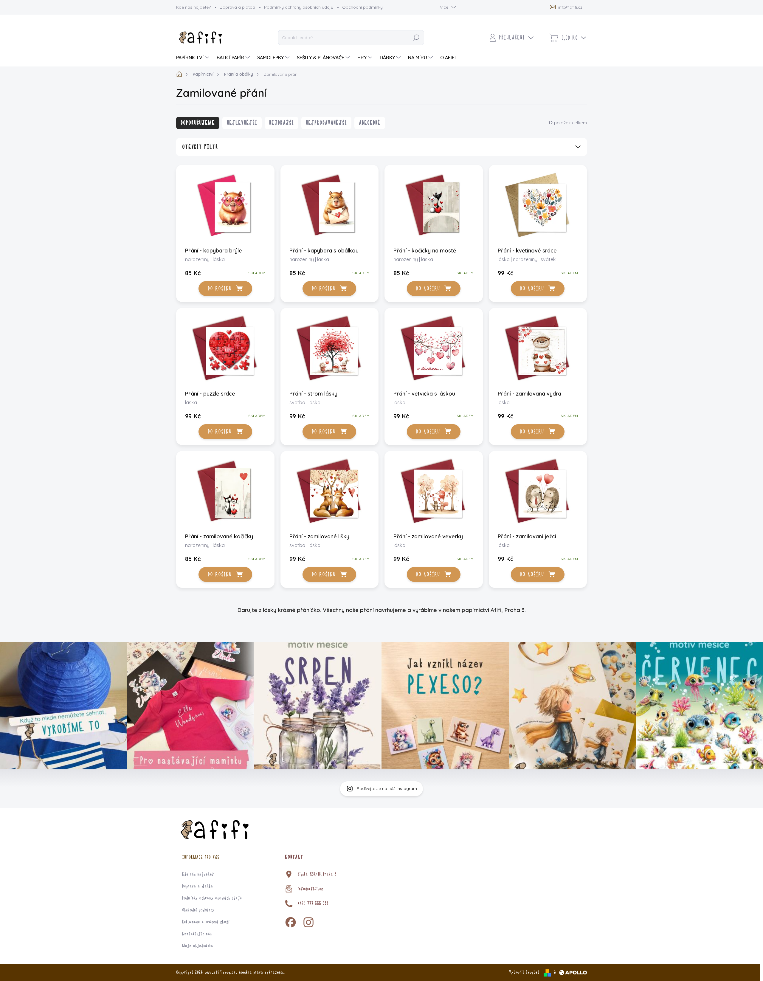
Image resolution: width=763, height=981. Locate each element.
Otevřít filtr (200, 147)
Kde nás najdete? (193, 7)
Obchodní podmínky (362, 7)
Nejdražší (281, 123)
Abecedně (370, 123)
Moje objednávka (197, 946)
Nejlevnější (242, 123)
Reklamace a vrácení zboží (206, 922)
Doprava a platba (237, 7)
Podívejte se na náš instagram (387, 788)
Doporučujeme (198, 123)
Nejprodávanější (326, 123)
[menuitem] (193, 57)
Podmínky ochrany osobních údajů (298, 7)
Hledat (416, 38)
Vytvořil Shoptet (524, 972)
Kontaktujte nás (197, 934)
